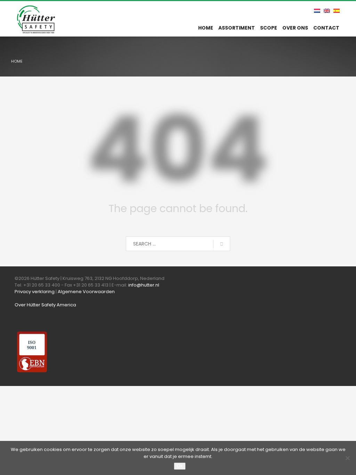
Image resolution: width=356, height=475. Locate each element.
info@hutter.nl (143, 285)
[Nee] (347, 457)
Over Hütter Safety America (45, 304)
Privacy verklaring (35, 291)
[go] (221, 244)
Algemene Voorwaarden (86, 291)
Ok (180, 465)
